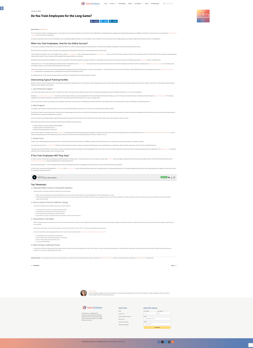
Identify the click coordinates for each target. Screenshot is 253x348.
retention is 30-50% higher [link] (38, 161)
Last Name (160, 311)
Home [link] (105, 3)
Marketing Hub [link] (122, 3)
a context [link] (110, 159)
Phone (145, 321)
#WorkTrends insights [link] (106, 258)
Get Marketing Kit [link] (155, 3)
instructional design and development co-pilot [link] (157, 132)
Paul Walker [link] (59, 168)
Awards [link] (147, 3)
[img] (174, 177)
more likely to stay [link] (102, 54)
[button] (94, 21)
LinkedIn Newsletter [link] (124, 324)
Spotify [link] (143, 258)
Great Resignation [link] (72, 54)
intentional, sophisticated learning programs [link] (93, 232)
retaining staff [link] (83, 63)
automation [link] (60, 132)
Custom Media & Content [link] (125, 316)
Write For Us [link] (122, 319)
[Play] (35, 177)
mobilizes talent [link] (165, 149)
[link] (1, 8)
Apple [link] (138, 258)
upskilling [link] (144, 60)
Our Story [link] (112, 3)
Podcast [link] (130, 3)
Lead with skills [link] (51, 145)
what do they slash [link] (160, 96)
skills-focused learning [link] (155, 63)
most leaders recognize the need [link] (46, 96)
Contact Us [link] (121, 314)
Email (144, 316)
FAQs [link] (120, 311)
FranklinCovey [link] (43, 29)
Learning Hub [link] (138, 3)
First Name (146, 311)
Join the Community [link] (124, 322)
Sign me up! (164, 177)
